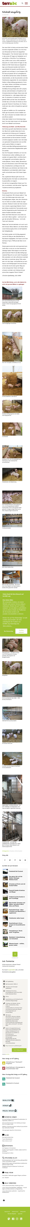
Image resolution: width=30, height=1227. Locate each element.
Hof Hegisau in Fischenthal (9, 1148)
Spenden (20, 1214)
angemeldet (11, 970)
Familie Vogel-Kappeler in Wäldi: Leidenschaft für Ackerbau (14, 1150)
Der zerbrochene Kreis (7, 1137)
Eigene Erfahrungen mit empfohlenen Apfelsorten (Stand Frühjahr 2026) (14, 1164)
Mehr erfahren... (7, 626)
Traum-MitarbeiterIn (7, 1139)
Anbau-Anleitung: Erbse (17, 1185)
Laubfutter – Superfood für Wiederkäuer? (13, 1191)
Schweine (11, 851)
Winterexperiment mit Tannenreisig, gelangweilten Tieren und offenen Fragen (14, 1160)
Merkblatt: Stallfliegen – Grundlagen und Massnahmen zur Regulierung (14, 1188)
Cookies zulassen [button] (21, 631)
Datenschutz (15, 1212)
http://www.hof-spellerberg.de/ (14, 1046)
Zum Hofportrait (18, 1050)
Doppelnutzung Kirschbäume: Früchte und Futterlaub (13, 1167)
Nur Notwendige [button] (8, 631)
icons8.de (7, 1054)
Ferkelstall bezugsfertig (11, 12)
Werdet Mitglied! (12, 1214)
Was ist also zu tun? (7, 1141)
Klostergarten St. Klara (7, 1153)
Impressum (7, 1212)
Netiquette (23, 1212)
